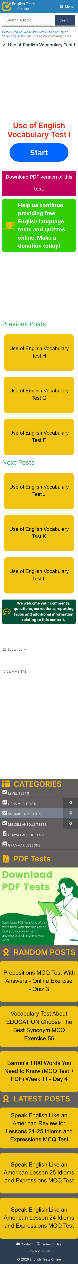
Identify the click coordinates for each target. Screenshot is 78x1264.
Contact (26, 1244)
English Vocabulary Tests (29, 32)
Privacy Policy (39, 1251)
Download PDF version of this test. (39, 183)
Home (6, 32)
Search (65, 20)
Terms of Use (51, 1244)
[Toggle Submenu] (70, 803)
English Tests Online (45, 1259)
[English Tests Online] (18, 6)
